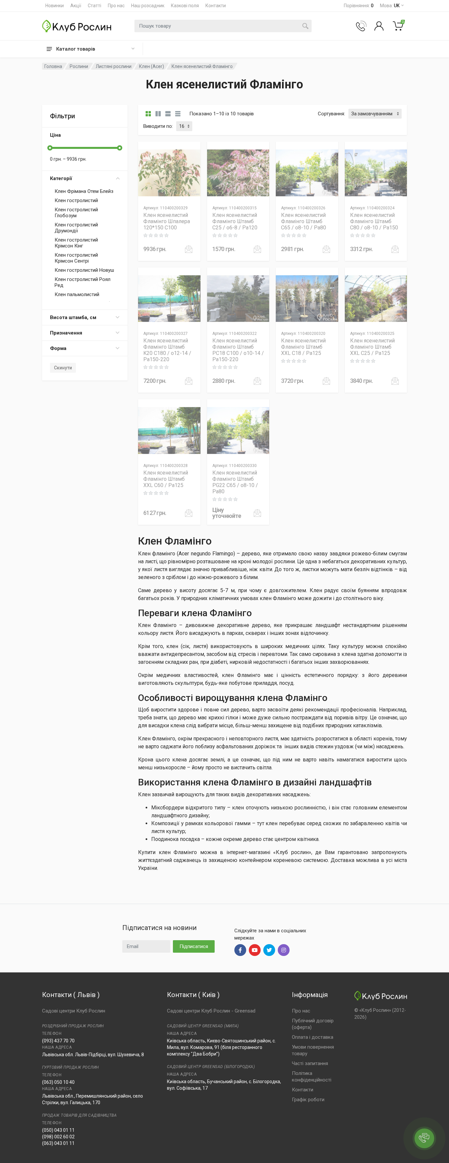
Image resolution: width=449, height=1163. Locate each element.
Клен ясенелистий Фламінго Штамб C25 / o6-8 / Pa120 (234, 221)
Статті (94, 5)
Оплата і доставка (312, 1037)
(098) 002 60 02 (58, 1136)
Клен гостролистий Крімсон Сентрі (76, 258)
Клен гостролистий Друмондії (76, 228)
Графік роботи (308, 1100)
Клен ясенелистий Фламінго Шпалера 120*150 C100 (166, 221)
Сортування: (331, 114)
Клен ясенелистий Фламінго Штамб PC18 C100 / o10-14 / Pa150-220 (238, 349)
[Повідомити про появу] (188, 249)
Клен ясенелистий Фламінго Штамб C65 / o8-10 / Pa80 (303, 221)
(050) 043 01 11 (58, 1130)
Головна (53, 66)
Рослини (79, 66)
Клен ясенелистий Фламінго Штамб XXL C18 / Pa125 (303, 346)
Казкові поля (185, 5)
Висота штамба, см (73, 317)
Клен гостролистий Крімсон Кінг (76, 243)
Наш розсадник (147, 5)
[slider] (50, 148)
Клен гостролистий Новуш (84, 270)
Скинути (63, 367)
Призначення (66, 333)
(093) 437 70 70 (58, 1040)
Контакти (215, 5)
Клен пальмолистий (77, 294)
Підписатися (193, 946)
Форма (58, 348)
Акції (75, 5)
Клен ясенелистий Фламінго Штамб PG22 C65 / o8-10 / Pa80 (235, 482)
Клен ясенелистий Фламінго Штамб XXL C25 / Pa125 (372, 346)
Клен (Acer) (151, 66)
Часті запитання (310, 1063)
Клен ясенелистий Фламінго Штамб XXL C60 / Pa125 (165, 479)
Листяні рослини (113, 66)
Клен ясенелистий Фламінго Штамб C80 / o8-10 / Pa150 (374, 221)
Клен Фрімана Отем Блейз (84, 191)
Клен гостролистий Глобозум (76, 213)
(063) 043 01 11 (58, 1143)
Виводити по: (158, 126)
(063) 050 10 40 (58, 1082)
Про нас (116, 5)
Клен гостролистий (76, 200)
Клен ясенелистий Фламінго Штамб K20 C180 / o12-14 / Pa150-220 (167, 349)
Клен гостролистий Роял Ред (82, 282)
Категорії (61, 178)
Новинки (54, 5)
